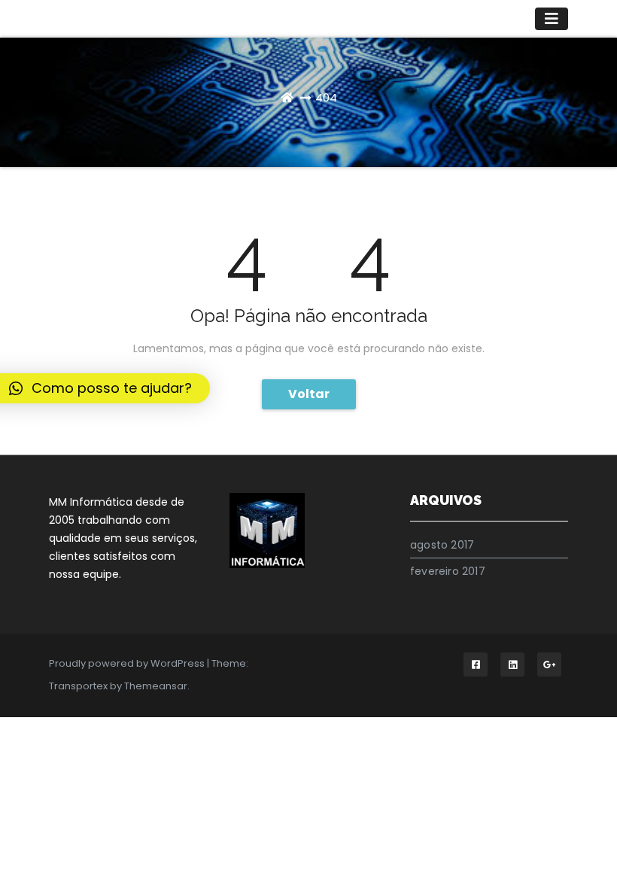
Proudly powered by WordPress (128, 663)
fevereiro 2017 (447, 571)
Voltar (309, 394)
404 (326, 97)
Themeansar (155, 686)
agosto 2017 (442, 544)
